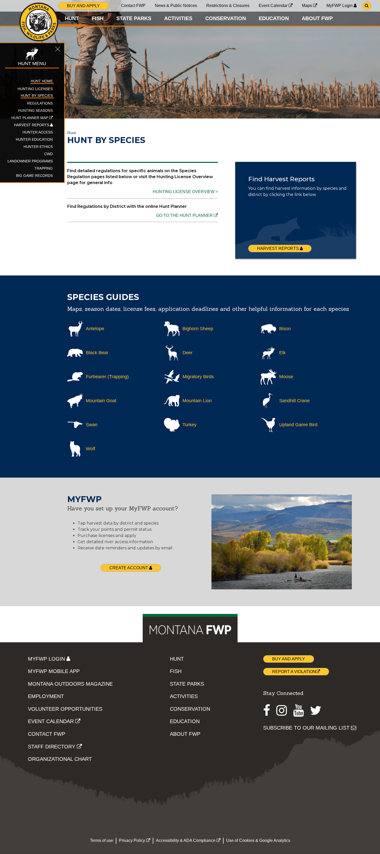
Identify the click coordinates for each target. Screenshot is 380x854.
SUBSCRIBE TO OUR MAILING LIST (307, 728)
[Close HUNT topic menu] (58, 49)
